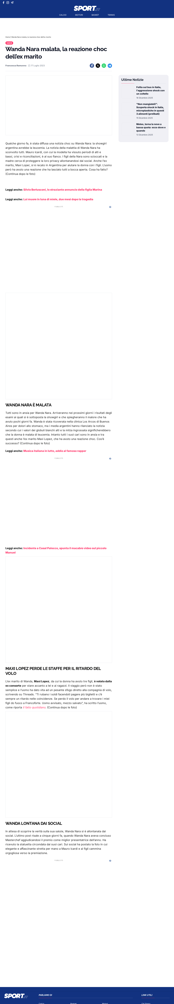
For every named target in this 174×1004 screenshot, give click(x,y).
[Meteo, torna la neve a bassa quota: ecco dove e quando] (127, 129)
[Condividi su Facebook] (92, 65)
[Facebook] (4, 2)
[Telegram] (13, 2)
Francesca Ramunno (15, 65)
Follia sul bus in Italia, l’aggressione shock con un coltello (150, 90)
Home (7, 37)
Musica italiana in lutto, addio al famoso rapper (54, 451)
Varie (9, 43)
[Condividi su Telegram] (110, 65)
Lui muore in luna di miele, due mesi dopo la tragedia (58, 199)
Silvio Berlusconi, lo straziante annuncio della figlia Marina (62, 189)
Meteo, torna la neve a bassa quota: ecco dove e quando (151, 127)
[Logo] (87, 8)
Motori (79, 15)
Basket (95, 15)
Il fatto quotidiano (34, 707)
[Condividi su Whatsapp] (104, 65)
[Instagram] (8, 2)
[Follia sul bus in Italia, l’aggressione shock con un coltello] (127, 92)
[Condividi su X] (98, 65)
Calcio (62, 15)
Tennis (111, 15)
